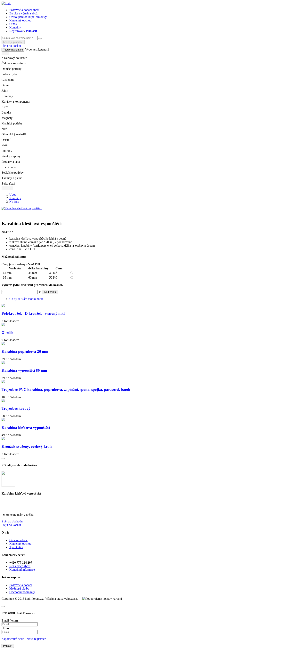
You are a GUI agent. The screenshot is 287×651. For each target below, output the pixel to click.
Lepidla (6, 112)
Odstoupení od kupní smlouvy (28, 17)
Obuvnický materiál (14, 134)
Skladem (13, 321)
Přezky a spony (11, 156)
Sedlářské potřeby (13, 172)
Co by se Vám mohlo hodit (26, 298)
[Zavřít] (3, 606)
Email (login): (10, 620)
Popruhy (7, 150)
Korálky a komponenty (16, 101)
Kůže (5, 107)
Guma (5, 85)
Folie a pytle (9, 74)
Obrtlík (7, 332)
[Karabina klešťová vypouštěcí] (22, 208)
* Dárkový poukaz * (14, 58)
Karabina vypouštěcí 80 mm (24, 370)
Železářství (8, 183)
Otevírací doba (18, 540)
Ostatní (6, 139)
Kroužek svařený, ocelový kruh (27, 446)
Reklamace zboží (19, 566)
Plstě (4, 145)
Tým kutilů (16, 547)
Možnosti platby (19, 588)
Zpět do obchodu (12, 521)
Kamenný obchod (20, 20)
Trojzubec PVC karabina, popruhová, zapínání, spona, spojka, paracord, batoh (66, 389)
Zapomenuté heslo (13, 638)
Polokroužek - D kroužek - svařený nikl (33, 313)
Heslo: (6, 628)
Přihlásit (31, 31)
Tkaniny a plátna (12, 178)
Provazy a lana (11, 161)
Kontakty (15, 27)
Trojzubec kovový (16, 408)
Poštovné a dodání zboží (24, 10)
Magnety (7, 118)
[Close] (3, 458)
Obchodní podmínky (22, 592)
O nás (13, 24)
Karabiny (7, 96)
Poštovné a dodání (20, 585)
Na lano (14, 201)
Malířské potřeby (12, 123)
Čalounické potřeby (14, 63)
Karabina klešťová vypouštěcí (26, 427)
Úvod (12, 194)
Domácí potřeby (11, 68)
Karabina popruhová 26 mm (25, 351)
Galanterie (8, 79)
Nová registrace (36, 638)
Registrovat (16, 31)
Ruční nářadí (9, 167)
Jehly (5, 90)
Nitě (4, 129)
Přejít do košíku (11, 45)
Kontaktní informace (22, 569)
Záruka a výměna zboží (23, 13)
